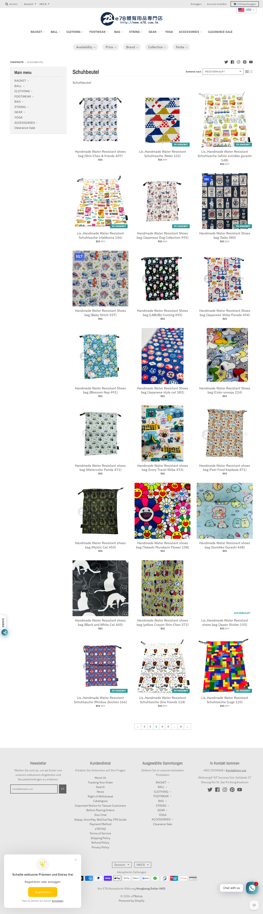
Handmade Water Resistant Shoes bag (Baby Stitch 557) (100, 312)
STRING (20, 107)
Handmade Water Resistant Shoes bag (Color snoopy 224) (224, 390)
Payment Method (100, 824)
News (100, 792)
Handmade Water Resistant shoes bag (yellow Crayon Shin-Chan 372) (163, 622)
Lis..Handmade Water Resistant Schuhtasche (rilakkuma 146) (100, 235)
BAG (17, 101)
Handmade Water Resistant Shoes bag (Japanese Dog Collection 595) (162, 235)
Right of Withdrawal (100, 796)
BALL (18, 86)
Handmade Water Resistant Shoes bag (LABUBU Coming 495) (162, 312)
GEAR (18, 112)
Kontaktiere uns (236, 770)
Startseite (17, 62)
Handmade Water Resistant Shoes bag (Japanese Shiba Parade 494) (224, 312)
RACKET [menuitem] (36, 32)
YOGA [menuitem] (169, 32)
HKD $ (42, 4)
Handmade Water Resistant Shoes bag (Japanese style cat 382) (162, 390)
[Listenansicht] (251, 71)
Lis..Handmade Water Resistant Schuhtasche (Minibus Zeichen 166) (100, 700)
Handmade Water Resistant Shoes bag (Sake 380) (224, 235)
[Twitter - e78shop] (226, 62)
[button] (85, 47)
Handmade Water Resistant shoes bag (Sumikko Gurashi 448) (224, 545)
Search (100, 787)
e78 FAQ (100, 829)
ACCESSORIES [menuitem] (189, 32)
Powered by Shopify (131, 901)
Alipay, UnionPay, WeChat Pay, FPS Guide (100, 819)
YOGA (18, 117)
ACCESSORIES (24, 123)
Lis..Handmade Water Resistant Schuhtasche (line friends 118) (162, 700)
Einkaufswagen (246, 4)
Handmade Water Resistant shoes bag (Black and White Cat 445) (100, 622)
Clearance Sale (24, 128)
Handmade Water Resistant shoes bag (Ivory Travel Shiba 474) (162, 467)
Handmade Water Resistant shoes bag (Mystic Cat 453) (100, 545)
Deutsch (28, 4)
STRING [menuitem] (134, 32)
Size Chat (100, 815)
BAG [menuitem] (117, 32)
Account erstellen (217, 4)
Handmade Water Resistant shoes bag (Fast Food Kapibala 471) (224, 467)
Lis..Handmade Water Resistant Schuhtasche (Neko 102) (162, 153)
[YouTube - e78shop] (251, 62)
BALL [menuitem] (54, 32)
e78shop (137, 896)
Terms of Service (100, 833)
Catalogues (100, 801)
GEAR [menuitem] (152, 32)
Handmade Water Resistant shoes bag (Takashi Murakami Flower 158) (162, 545)
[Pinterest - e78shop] (245, 62)
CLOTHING (22, 91)
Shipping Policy (100, 838)
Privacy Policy (100, 847)
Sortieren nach (193, 71)
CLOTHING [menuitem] (73, 32)
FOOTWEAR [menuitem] (97, 32)
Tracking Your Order (100, 782)
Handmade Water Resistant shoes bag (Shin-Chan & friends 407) (100, 153)
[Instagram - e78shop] (238, 62)
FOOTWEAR (22, 96)
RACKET (20, 81)
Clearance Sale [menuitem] (220, 32)
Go (62, 788)
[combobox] (246, 10)
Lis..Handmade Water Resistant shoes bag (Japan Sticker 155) (224, 622)
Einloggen (196, 4)
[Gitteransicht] (247, 71)
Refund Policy (100, 842)
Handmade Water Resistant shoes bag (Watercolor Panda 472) (100, 467)
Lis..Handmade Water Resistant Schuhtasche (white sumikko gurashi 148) (225, 155)
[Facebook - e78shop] (232, 62)
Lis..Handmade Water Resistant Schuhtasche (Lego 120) (224, 700)
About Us (100, 778)
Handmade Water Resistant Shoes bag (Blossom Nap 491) (100, 390)
